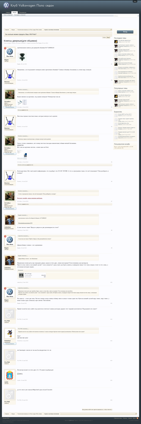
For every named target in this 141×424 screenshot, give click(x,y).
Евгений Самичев (122, 73)
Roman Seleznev (122, 64)
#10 (111, 282)
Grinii (119, 42)
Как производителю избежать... (125, 71)
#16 (111, 400)
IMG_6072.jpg (28, 273)
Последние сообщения (19, 14)
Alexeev (120, 124)
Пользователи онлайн (122, 144)
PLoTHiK (7, 321)
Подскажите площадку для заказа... (127, 80)
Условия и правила (134, 420)
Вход (135, 1)
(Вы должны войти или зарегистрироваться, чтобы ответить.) (97, 409)
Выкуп (108, 37)
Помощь (125, 418)
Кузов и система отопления (19, 43)
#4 (111, 126)
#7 (111, 201)
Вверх (134, 418)
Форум (14, 12)
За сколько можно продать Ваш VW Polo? (20, 34)
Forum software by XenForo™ (15, 420)
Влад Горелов (121, 55)
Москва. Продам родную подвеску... (127, 127)
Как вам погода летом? (123, 49)
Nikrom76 (120, 137)
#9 (111, 248)
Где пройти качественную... (125, 58)
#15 (111, 380)
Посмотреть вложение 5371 (25, 223)
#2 (111, 80)
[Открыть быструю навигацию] (111, 29)
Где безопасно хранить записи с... (126, 45)
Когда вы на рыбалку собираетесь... (127, 67)
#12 (111, 319)
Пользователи (22, 12)
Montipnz (120, 129)
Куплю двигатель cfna (123, 123)
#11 (111, 303)
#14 (111, 360)
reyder (6, 382)
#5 (111, 162)
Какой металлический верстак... (126, 76)
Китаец (19, 110)
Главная (8, 12)
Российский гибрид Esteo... (124, 40)
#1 (111, 64)
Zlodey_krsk (121, 121)
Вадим (40, 43)
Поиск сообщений (8, 14)
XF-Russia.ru (10, 421)
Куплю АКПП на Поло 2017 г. (125, 114)
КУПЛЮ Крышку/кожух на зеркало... (127, 136)
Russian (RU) (6, 418)
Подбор (104, 37)
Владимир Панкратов (123, 46)
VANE (119, 134)
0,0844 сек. (71, 420)
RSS (137, 418)
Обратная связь (118, 418)
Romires (7, 81)
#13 (111, 340)
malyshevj (8, 227)
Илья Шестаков (122, 68)
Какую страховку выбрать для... (126, 54)
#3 (111, 107)
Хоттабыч (8, 101)
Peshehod (7, 340)
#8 (111, 230)
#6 (111, 181)
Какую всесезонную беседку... (125, 62)
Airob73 (120, 115)
